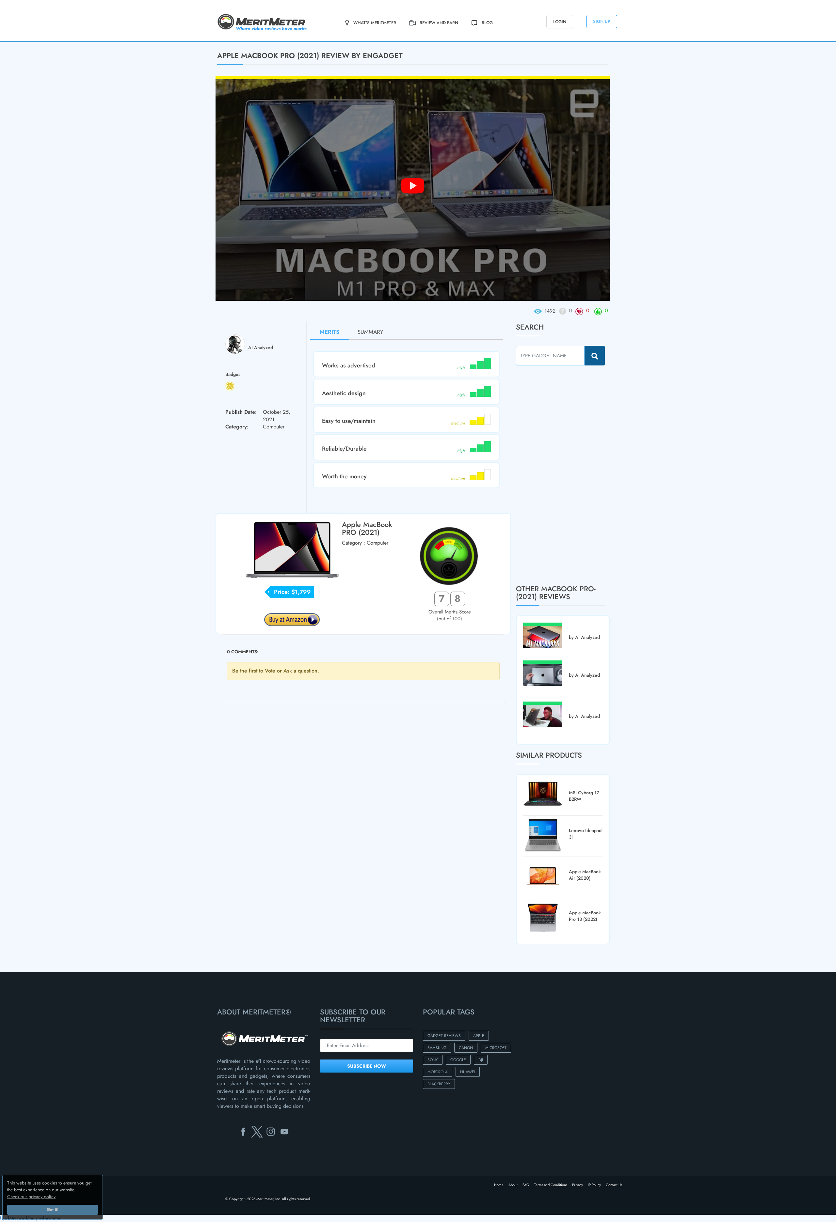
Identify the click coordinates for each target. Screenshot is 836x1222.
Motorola (437, 1072)
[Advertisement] (565, 475)
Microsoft (495, 1048)
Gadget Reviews (444, 1036)
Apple (478, 1036)
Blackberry (438, 1084)
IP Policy (594, 1184)
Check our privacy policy (31, 1196)
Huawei (467, 1072)
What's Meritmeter (374, 23)
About (513, 1184)
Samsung (436, 1048)
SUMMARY (370, 332)
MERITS (329, 332)
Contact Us (614, 1184)
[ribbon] (69, 41)
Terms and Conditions (550, 1184)
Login (559, 22)
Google (458, 1060)
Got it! (52, 1210)
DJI (480, 1060)
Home (499, 1184)
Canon (466, 1048)
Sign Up (601, 21)
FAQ (525, 1184)
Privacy (577, 1184)
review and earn (439, 23)
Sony (432, 1060)
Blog (487, 23)
